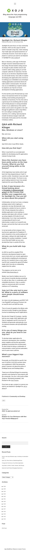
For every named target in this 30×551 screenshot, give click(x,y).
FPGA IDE (14, 360)
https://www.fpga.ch (12, 272)
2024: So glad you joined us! (11, 411)
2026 (4, 486)
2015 (4, 514)
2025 (4, 489)
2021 (4, 499)
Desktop (22, 396)
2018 (4, 506)
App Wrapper (23, 310)
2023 (4, 494)
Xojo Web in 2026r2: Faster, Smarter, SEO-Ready (13, 465)
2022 (4, 496)
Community (13, 396)
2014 (4, 516)
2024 (4, 491)
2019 (4, 504)
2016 (4, 511)
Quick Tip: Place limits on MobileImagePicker (12, 460)
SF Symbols (17, 316)
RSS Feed (4, 528)
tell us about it (15, 57)
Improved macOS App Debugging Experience (12, 468)
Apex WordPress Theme (10, 549)
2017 (4, 509)
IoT (16, 85)
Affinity (22, 308)
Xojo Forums (14, 380)
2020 (4, 501)
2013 (4, 519)
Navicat (16, 302)
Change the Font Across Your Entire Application (12, 463)
